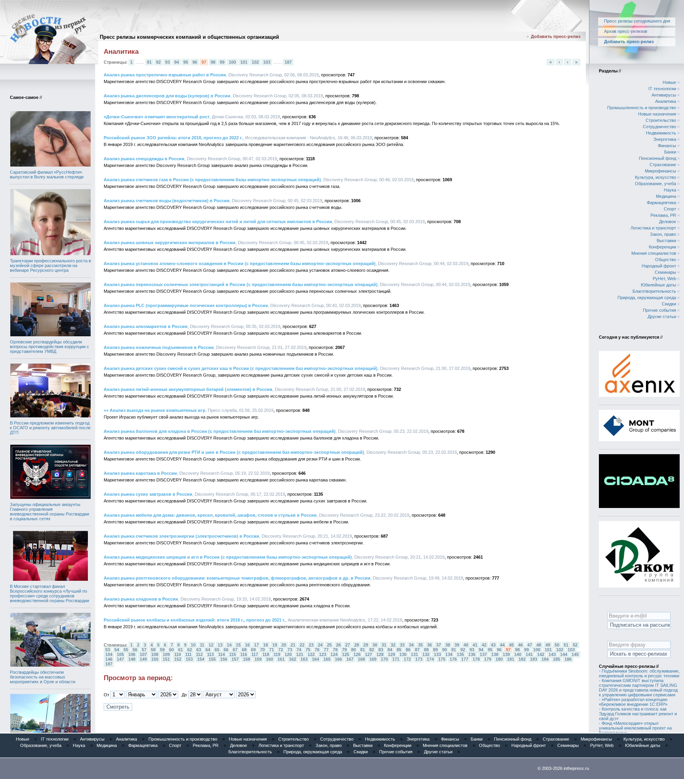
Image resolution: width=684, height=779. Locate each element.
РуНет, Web (664, 278)
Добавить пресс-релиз (555, 36)
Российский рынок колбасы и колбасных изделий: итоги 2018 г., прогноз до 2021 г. (194, 620)
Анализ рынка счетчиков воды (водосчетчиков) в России (167, 200)
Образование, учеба (655, 183)
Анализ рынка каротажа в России (140, 473)
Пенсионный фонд (657, 158)
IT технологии (662, 88)
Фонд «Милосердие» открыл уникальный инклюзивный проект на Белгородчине (635, 728)
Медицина (666, 196)
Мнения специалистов (653, 253)
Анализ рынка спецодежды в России (144, 158)
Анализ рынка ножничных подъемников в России (159, 347)
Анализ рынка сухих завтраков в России (148, 494)
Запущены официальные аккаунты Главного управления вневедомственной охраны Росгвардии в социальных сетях (49, 511)
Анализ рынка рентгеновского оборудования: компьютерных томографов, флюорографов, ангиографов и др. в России (237, 578)
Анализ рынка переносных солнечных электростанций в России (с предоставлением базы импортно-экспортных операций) (241, 284)
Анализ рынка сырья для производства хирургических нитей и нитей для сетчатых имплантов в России (218, 221)
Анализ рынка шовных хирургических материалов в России (170, 242)
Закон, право (663, 234)
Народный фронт (659, 265)
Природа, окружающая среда (647, 297)
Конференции (662, 247)
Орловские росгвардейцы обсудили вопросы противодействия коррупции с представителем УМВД (49, 346)
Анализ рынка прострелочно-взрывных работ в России (165, 74)
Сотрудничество (659, 126)
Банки (670, 152)
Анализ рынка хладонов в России (141, 599)
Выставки (666, 240)
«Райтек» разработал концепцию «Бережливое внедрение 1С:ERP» (633, 702)
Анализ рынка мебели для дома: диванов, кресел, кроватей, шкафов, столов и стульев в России (210, 515)
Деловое (667, 221)
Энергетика (664, 139)
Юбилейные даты (658, 284)
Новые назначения (657, 114)
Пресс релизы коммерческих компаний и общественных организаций (189, 37)
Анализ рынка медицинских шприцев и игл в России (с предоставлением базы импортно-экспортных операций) (228, 557)
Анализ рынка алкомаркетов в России (146, 326)
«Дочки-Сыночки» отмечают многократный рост (156, 116)
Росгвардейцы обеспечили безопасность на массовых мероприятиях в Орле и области (42, 677)
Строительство (661, 120)
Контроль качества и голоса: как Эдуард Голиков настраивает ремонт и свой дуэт (638, 714)
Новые (669, 82)
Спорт (670, 209)
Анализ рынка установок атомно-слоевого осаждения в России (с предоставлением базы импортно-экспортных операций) (240, 263)
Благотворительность (654, 291)
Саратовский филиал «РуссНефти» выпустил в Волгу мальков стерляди (47, 174)
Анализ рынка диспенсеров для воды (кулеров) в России (167, 95)
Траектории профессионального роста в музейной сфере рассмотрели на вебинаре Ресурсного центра (50, 265)
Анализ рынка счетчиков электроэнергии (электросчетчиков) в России (181, 536)
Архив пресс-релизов (625, 31)
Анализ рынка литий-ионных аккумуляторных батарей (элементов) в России (188, 389)
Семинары (665, 272)
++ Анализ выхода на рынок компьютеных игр (154, 410)
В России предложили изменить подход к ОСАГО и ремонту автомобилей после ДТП (50, 428)
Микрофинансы (660, 171)
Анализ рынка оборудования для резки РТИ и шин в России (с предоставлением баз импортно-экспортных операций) (234, 452)
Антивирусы (664, 95)
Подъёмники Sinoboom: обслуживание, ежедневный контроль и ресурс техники (639, 673)
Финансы (667, 145)
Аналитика (665, 101)
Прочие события (659, 310)
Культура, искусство (655, 177)
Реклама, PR (663, 215)
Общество (665, 259)
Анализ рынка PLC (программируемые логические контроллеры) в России (186, 305)
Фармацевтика (661, 202)
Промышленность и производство (641, 107)
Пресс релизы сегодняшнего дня (637, 21)
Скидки (669, 303)
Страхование (663, 164)
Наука (670, 190)
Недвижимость (661, 133)
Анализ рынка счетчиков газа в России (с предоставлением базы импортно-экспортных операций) (212, 179)
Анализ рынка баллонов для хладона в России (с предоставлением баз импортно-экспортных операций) (220, 431)
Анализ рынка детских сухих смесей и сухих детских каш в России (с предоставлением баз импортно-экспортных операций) (241, 368)
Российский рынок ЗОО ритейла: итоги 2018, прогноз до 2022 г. (173, 137)
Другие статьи (662, 316)
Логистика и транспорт (653, 228)
